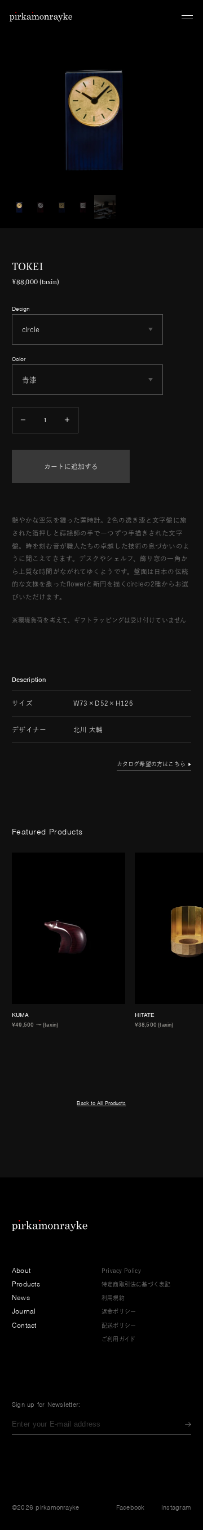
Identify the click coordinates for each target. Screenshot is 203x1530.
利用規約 (113, 1298)
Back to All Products (101, 1103)
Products (26, 1284)
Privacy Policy (121, 1270)
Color (19, 359)
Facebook (130, 1507)
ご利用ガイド (118, 1339)
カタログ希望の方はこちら (151, 764)
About (21, 1270)
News (21, 1297)
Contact (24, 1325)
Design (21, 308)
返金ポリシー (119, 1311)
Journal (24, 1311)
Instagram (176, 1507)
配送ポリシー (119, 1325)
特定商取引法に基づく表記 (136, 1284)
